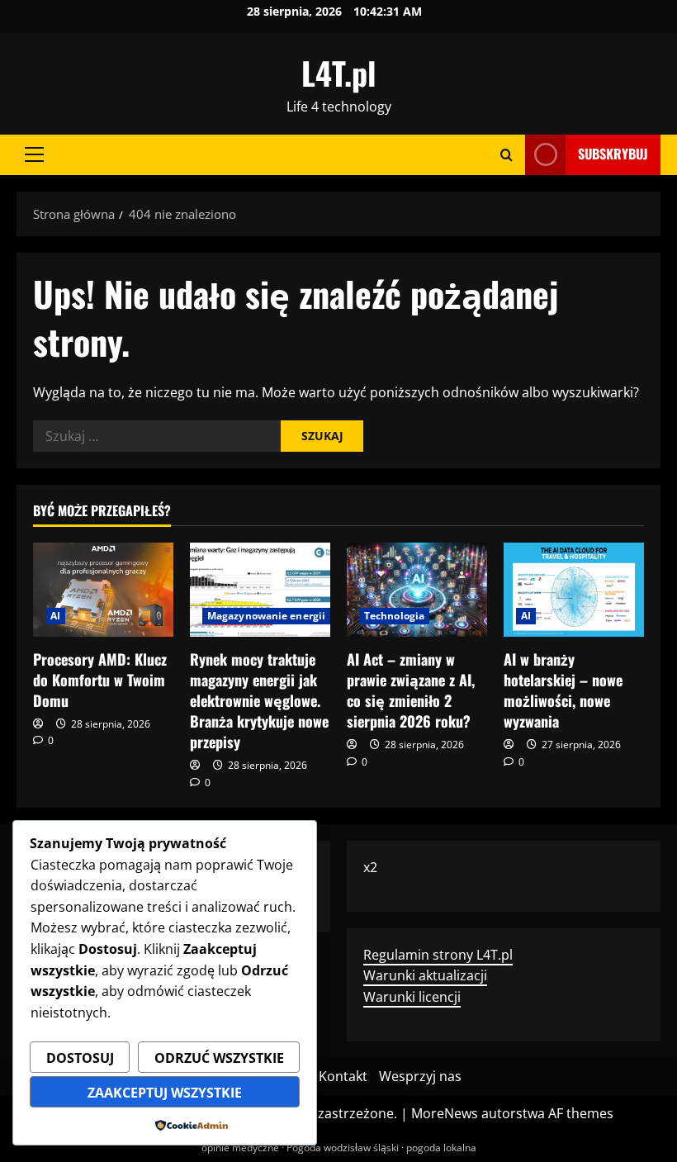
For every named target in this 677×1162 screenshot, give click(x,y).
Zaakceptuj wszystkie (165, 1093)
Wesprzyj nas (420, 1076)
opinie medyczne (240, 1148)
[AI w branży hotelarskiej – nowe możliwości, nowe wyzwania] (574, 589)
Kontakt (343, 1076)
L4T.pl (338, 73)
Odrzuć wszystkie (219, 1058)
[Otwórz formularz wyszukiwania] (506, 155)
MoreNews (444, 1113)
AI (55, 616)
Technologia (394, 616)
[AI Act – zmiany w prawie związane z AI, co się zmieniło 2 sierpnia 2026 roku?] (417, 589)
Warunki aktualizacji (425, 975)
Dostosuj (80, 1058)
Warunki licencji (412, 997)
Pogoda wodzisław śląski (342, 1148)
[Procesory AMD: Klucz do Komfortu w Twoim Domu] (103, 589)
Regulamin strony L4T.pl (438, 955)
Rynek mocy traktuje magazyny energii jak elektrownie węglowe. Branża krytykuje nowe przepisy (259, 700)
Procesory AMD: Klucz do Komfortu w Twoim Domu (100, 679)
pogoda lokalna (441, 1148)
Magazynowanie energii (266, 616)
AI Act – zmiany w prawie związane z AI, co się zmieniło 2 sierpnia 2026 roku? (411, 690)
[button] (34, 154)
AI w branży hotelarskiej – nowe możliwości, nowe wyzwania (563, 690)
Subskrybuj (613, 154)
